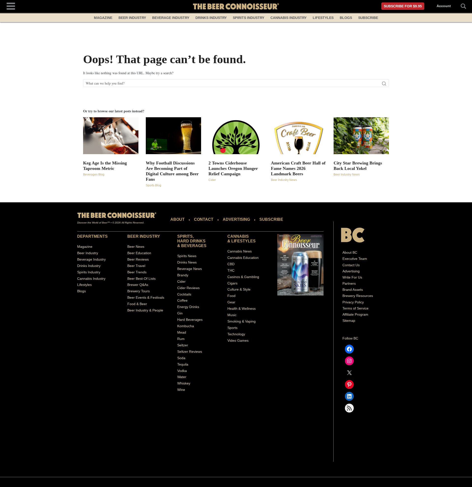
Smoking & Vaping (241, 321)
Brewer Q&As (137, 285)
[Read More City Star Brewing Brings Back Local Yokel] (361, 135)
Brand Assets (352, 290)
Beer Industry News (284, 180)
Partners (349, 283)
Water (181, 377)
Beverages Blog (93, 174)
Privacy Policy (353, 302)
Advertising (351, 271)
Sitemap (348, 321)
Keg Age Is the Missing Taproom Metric (105, 166)
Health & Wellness (241, 308)
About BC (349, 252)
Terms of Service (355, 308)
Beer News (135, 247)
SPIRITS (185, 236)
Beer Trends (137, 272)
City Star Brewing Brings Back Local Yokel (358, 166)
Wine (181, 390)
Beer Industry (132, 18)
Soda (181, 358)
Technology (236, 334)
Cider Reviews (188, 288)
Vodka (182, 371)
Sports (232, 328)
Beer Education (139, 253)
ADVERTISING (236, 219)
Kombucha (185, 326)
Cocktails (184, 294)
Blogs (346, 18)
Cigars (232, 283)
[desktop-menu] (11, 5)
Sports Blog (153, 185)
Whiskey (183, 383)
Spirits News (186, 256)
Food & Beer (137, 304)
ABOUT (177, 219)
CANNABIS (238, 236)
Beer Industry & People (145, 310)
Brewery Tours (138, 291)
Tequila (182, 364)
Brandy (182, 275)
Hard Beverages (190, 320)
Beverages (193, 246)
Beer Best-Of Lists (141, 278)
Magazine (103, 18)
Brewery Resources (357, 296)
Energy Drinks (188, 307)
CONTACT (203, 219)
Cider (212, 180)
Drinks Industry (211, 18)
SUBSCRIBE (271, 219)
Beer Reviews (138, 259)
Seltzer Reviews (189, 352)
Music (231, 315)
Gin (180, 313)
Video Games (238, 340)
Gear (231, 302)
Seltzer (182, 345)
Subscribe (368, 18)
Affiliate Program (355, 314)
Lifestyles (323, 18)
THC (231, 270)
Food (231, 296)
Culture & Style (239, 289)
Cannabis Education (243, 258)
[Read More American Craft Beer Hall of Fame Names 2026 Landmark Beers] (298, 135)
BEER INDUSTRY (143, 236)
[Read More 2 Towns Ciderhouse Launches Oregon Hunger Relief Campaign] (236, 135)
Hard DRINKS (191, 241)
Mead (181, 332)
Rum (181, 339)
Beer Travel (136, 266)
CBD (231, 264)
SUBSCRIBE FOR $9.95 (403, 6)
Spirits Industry (248, 18)
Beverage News (189, 269)
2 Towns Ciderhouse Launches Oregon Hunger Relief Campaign (233, 168)
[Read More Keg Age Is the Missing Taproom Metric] (110, 135)
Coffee (182, 300)
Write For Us (352, 277)
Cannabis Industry (288, 18)
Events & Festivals (150, 297)
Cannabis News (239, 251)
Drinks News (187, 262)
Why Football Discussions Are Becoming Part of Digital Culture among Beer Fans (172, 171)
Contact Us (351, 265)
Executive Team (354, 259)
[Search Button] (460, 6)
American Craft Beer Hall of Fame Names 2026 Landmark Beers (298, 168)
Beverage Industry (170, 18)
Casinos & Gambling (243, 277)
